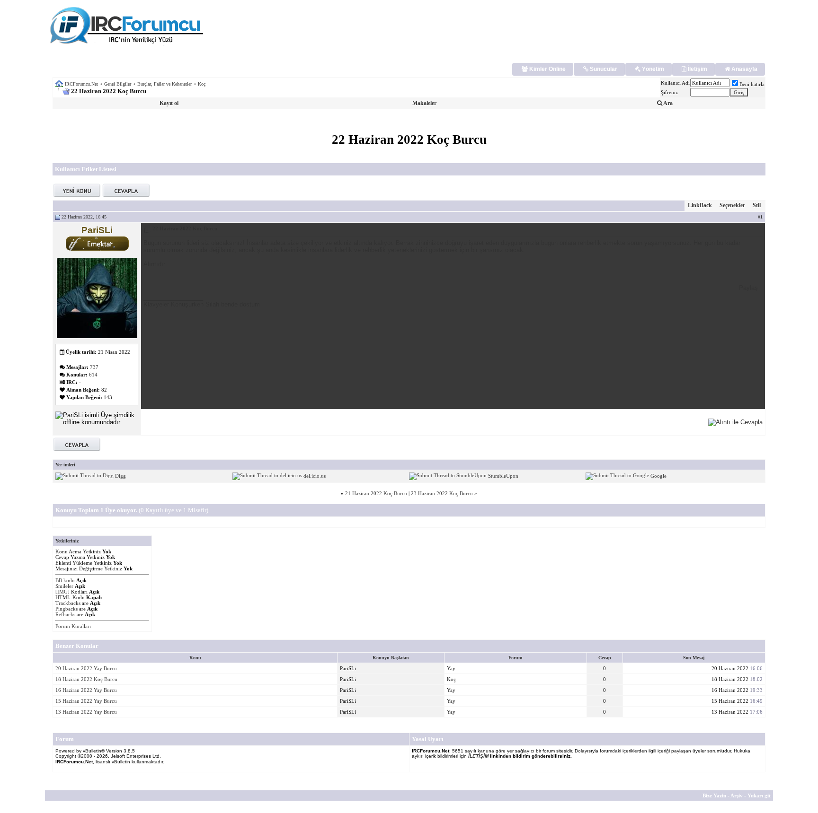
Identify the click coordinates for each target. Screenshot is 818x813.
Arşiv (736, 795)
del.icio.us (314, 476)
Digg (120, 476)
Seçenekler (732, 205)
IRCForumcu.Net (81, 84)
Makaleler (424, 103)
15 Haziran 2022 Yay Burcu (86, 701)
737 (94, 367)
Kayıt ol (169, 103)
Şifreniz (669, 92)
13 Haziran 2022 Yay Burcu (86, 712)
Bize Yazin (714, 795)
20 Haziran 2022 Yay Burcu (86, 668)
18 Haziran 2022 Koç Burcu (86, 679)
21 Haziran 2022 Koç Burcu (376, 493)
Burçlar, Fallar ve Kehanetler (164, 84)
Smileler (64, 586)
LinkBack (700, 205)
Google (658, 476)
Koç (201, 84)
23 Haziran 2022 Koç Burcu (442, 493)
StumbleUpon (503, 476)
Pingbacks (66, 609)
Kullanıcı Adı (675, 83)
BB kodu (65, 580)
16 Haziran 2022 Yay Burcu (86, 690)
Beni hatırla (752, 84)
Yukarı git (759, 795)
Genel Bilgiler (117, 84)
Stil (757, 205)
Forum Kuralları (73, 626)
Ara (667, 103)
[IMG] (62, 591)
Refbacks (65, 614)
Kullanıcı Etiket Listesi (85, 169)
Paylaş (748, 287)
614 (93, 374)
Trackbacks (67, 603)
